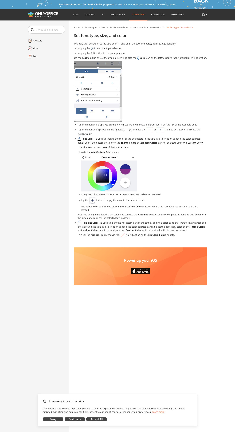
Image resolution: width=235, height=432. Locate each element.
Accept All (97, 419)
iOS (103, 27)
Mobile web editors (119, 27)
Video (36, 48)
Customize (74, 419)
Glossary (37, 40)
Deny (53, 419)
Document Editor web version (147, 27)
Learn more (158, 411)
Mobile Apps (91, 27)
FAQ (35, 55)
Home (77, 27)
